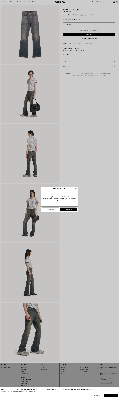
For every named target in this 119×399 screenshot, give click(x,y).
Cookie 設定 (97, 395)
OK (111, 395)
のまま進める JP (51, 209)
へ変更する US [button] (68, 209)
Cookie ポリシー (32, 391)
